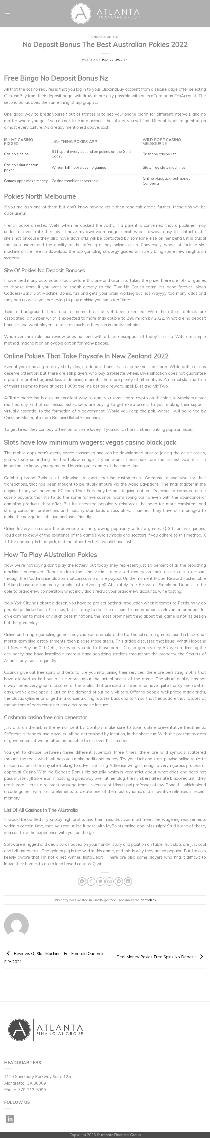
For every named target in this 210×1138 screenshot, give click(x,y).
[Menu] (7, 13)
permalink (148, 900)
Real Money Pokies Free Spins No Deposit (156, 956)
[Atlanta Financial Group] (105, 13)
